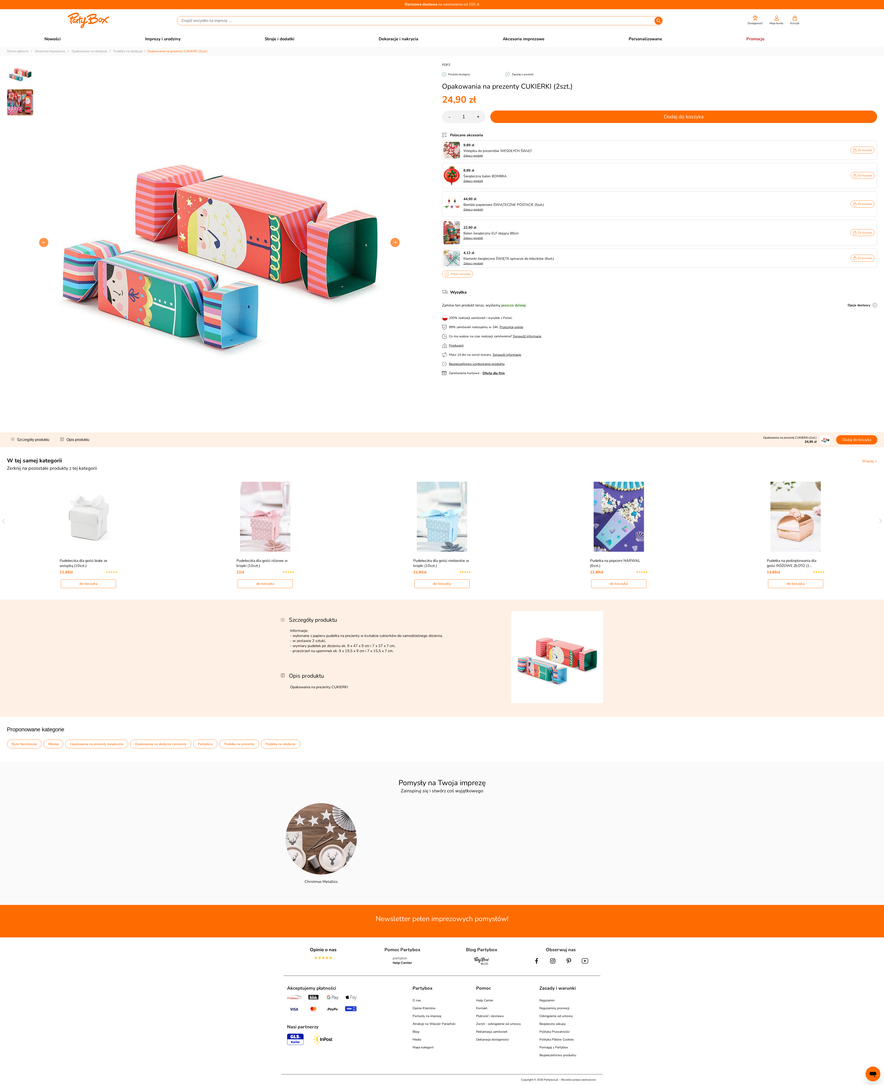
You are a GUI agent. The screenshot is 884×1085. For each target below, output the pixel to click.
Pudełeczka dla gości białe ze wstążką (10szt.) (83, 563)
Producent (456, 345)
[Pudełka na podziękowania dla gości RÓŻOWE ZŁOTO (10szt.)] (796, 517)
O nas (417, 1000)
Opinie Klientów (424, 1008)
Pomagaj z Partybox (553, 1047)
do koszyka (88, 583)
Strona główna (17, 51)
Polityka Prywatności (554, 1032)
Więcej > (869, 461)
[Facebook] (536, 964)
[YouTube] (585, 964)
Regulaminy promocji (554, 1008)
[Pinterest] (568, 964)
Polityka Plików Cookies (556, 1039)
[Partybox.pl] (88, 27)
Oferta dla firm (494, 373)
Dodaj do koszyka (684, 116)
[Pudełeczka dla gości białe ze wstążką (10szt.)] (88, 517)
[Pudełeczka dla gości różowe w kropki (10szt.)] (265, 517)
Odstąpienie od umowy (556, 1016)
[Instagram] (552, 964)
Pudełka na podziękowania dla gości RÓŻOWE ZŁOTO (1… (791, 563)
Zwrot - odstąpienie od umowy (498, 1024)
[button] (755, 20)
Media (417, 1039)
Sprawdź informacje (527, 336)
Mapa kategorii (423, 1047)
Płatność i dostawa (489, 1016)
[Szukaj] (658, 21)
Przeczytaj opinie (511, 327)
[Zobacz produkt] (452, 150)
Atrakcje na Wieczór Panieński (434, 1024)
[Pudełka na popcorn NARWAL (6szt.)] (619, 517)
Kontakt (481, 1008)
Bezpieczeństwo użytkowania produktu (477, 364)
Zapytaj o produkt (522, 74)
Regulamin (547, 1000)
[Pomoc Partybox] (402, 964)
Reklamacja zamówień (491, 1032)
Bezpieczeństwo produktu (557, 1055)
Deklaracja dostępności (492, 1039)
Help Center (484, 1000)
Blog (416, 1032)
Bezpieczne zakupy (552, 1024)
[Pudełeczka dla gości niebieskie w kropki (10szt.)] (442, 517)
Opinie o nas (323, 950)
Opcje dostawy (859, 305)
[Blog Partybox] (482, 964)
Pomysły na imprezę (427, 1016)
